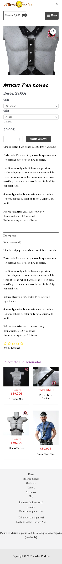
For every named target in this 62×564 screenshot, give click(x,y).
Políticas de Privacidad (31, 503)
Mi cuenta (31, 492)
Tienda (31, 488)
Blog (31, 497)
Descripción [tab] (9, 236)
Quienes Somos (31, 479)
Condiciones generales (31, 511)
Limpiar (7, 122)
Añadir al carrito (39, 139)
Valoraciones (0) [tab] (12, 242)
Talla (6, 100)
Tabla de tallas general (31, 518)
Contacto (31, 483)
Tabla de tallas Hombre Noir (31, 522)
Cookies (31, 507)
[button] (57, 4)
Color (6, 111)
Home (31, 475)
